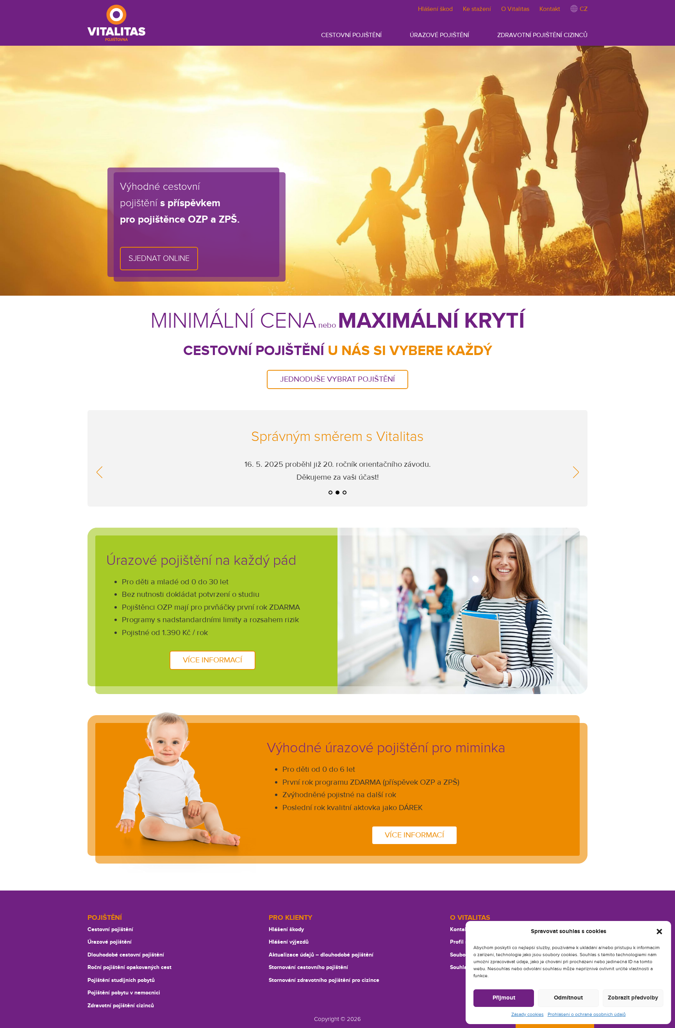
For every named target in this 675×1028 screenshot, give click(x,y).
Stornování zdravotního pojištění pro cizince (324, 980)
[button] (659, 931)
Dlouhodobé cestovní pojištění (126, 954)
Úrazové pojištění (110, 942)
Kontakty (461, 929)
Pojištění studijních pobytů (121, 980)
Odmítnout (568, 997)
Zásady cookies (527, 1014)
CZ (583, 9)
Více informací (212, 660)
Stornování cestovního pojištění (308, 967)
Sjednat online (159, 258)
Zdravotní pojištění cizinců (121, 1005)
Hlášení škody (286, 929)
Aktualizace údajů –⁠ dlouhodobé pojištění (321, 954)
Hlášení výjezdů (289, 942)
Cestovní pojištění (110, 929)
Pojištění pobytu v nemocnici (124, 992)
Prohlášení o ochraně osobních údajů (587, 1014)
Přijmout (504, 997)
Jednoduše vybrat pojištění (337, 379)
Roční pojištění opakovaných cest (129, 967)
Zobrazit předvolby (633, 997)
